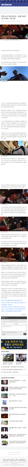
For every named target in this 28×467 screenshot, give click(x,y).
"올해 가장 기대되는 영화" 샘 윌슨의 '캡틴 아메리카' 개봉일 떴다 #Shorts (14, 302)
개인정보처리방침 (22, 459)
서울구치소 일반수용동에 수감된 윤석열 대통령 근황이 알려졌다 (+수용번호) (14, 309)
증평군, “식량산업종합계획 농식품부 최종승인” (12, 311)
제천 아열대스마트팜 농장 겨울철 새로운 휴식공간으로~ (14, 307)
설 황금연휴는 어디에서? (7, 304)
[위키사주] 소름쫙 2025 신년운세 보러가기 (11, 300)
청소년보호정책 (5, 460)
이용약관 (16, 459)
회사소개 (4, 459)
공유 (7, 315)
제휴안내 (8, 459)
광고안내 (12, 459)
